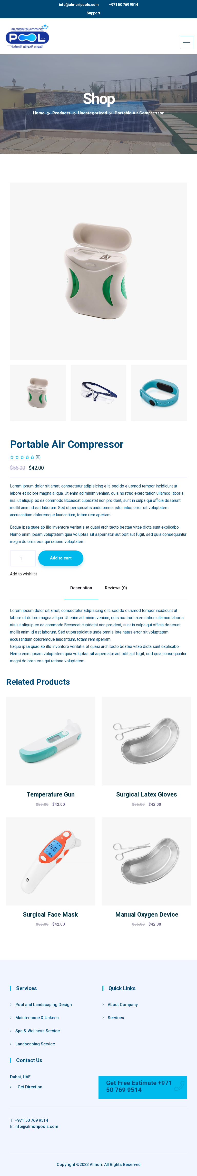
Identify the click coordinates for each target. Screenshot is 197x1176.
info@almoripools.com (79, 5)
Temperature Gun (50, 794)
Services (116, 1017)
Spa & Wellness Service (37, 1030)
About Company (123, 1004)
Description (81, 587)
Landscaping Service (35, 1044)
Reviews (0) (116, 587)
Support (93, 13)
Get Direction (29, 1086)
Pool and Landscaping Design (43, 1004)
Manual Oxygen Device (146, 914)
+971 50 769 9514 (123, 5)
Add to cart (61, 558)
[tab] (38, 393)
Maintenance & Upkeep (37, 1017)
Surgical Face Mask (50, 914)
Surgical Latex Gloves (146, 794)
